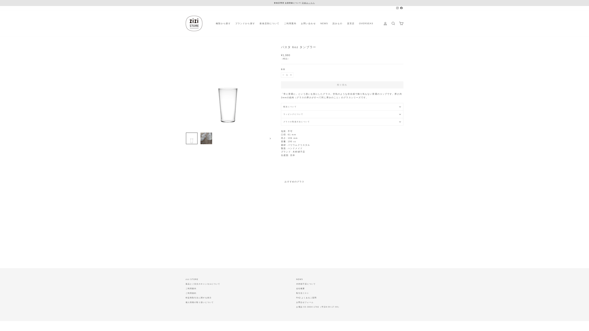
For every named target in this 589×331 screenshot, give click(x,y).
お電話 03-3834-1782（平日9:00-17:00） (318, 307)
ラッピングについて (293, 114)
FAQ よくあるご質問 (306, 298)
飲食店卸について (269, 23)
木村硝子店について (306, 284)
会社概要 (300, 288)
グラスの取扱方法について (296, 122)
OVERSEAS (366, 23)
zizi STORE (192, 279)
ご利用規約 (191, 293)
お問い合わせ (308, 23)
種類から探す (223, 23)
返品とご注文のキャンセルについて (203, 284)
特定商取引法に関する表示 (199, 298)
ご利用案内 (290, 23)
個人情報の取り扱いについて (200, 302)
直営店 (350, 23)
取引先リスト (302, 293)
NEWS (324, 23)
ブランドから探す (245, 23)
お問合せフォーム (305, 302)
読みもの (337, 23)
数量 (283, 69)
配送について (290, 107)
